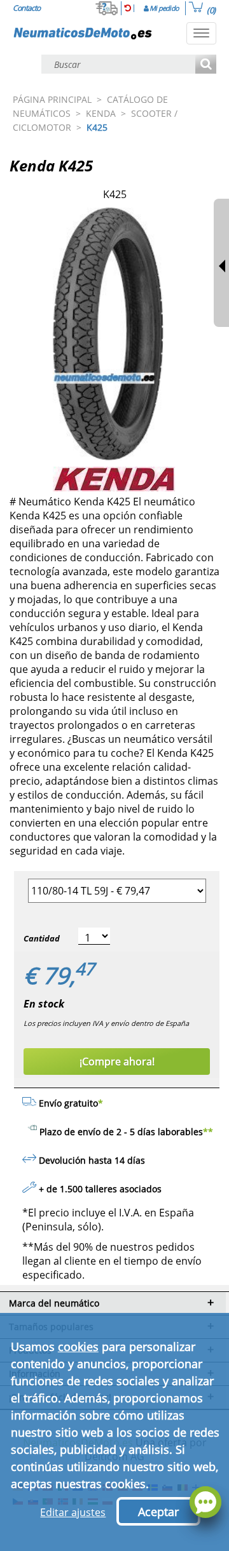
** (208, 1132)
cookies (78, 1346)
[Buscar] (205, 65)
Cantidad (42, 938)
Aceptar (158, 1511)
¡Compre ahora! (117, 1061)
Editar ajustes (73, 1512)
